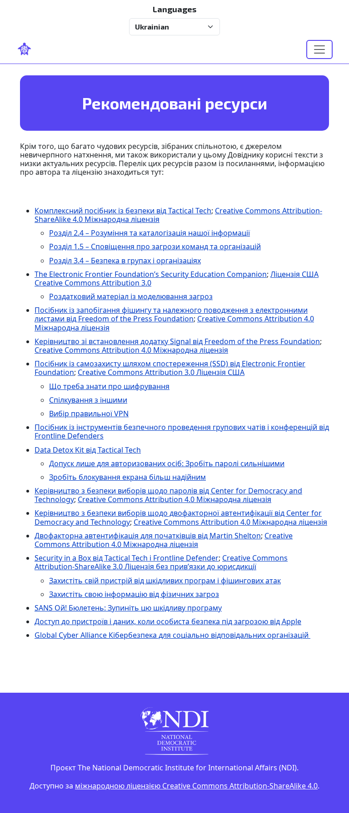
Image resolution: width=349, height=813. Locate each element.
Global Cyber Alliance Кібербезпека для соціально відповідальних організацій (172, 635)
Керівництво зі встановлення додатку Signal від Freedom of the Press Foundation (177, 341)
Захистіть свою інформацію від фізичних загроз (134, 594)
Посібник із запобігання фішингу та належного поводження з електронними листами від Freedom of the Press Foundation (171, 314)
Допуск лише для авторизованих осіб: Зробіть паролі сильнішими (166, 463)
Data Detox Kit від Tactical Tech (88, 450)
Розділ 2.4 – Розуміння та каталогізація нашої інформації (149, 233)
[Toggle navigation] (319, 49)
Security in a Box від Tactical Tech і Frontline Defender (127, 558)
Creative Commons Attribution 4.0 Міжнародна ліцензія (131, 350)
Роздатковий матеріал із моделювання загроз (131, 296)
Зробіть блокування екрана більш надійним (127, 477)
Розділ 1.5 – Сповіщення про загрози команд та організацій (155, 246)
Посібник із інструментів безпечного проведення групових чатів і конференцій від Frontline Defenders (182, 431)
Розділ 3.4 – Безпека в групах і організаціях (125, 261)
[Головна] (28, 49)
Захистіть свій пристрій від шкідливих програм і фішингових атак (165, 581)
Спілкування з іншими (88, 400)
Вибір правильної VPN (89, 414)
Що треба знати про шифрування (109, 386)
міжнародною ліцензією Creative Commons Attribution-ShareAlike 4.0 (196, 786)
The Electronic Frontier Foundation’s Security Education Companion (151, 274)
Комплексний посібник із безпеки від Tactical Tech (123, 211)
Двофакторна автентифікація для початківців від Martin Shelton (148, 536)
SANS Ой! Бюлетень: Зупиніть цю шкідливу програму (128, 608)
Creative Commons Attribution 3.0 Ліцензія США (161, 372)
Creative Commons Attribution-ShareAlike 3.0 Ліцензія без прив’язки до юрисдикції (161, 562)
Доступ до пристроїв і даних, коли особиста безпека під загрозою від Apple (168, 621)
